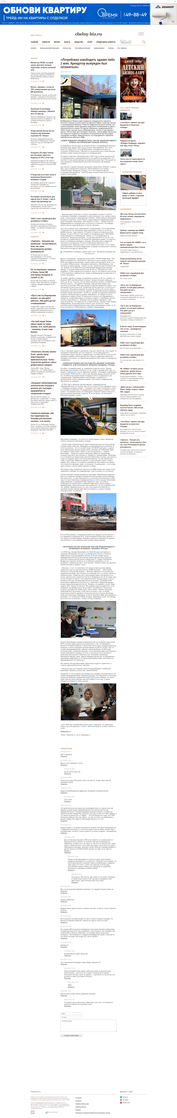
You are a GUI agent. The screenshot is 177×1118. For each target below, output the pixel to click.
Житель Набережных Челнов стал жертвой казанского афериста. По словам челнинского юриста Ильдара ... (43, 119)
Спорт (89, 42)
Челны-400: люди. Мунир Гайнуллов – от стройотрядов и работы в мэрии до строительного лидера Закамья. (43, 371)
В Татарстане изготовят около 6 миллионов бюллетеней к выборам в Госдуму (43, 177)
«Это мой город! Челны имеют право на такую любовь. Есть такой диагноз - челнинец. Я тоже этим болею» (43, 326)
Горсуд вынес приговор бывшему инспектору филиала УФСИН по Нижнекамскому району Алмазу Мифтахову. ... (43, 75)
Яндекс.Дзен (126, 1102)
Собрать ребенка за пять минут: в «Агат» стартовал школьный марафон (133, 195)
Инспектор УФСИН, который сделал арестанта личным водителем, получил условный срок (43, 66)
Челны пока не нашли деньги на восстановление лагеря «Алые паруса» (132, 161)
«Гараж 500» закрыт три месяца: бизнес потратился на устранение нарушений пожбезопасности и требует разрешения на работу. (43, 309)
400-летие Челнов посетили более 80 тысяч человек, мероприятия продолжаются (133, 216)
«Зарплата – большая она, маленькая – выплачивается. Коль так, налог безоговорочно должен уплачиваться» (44, 246)
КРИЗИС (33, 48)
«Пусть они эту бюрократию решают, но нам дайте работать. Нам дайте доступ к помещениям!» (43, 299)
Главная (34, 42)
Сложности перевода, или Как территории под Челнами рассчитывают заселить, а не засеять (42, 417)
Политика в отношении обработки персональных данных (92, 1112)
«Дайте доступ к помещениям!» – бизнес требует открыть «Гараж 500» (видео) (133, 389)
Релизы (111, 48)
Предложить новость (105, 42)
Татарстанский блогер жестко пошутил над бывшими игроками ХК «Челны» (42, 133)
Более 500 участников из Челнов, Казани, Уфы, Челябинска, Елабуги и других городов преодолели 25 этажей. (44, 283)
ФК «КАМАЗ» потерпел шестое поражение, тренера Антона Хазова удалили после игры (131, 371)
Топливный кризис (82, 48)
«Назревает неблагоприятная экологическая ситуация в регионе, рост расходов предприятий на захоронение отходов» (44, 388)
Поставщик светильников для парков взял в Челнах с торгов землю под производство (43, 199)
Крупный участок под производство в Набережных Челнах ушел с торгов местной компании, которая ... (44, 207)
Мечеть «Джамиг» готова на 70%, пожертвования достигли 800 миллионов (43, 89)
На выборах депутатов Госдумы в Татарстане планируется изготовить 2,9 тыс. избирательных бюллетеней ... (43, 185)
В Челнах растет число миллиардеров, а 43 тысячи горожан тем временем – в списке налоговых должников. (43, 257)
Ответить (64, 756)
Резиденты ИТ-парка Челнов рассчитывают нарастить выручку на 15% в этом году (42, 155)
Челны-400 (67, 48)
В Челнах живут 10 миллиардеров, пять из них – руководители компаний (133, 328)
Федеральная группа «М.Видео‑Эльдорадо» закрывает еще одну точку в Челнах (132, 143)
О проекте (78, 1097)
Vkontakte (125, 1100)
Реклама (78, 1109)
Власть (67, 42)
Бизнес (57, 42)
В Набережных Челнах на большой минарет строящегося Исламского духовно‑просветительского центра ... (43, 97)
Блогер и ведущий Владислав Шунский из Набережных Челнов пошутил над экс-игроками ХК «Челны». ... (43, 141)
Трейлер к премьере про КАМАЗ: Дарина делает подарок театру (132, 231)
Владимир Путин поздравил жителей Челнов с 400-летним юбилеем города (131, 407)
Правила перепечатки (82, 1103)
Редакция (78, 1100)
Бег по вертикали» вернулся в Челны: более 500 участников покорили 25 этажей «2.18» (43, 273)
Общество (78, 42)
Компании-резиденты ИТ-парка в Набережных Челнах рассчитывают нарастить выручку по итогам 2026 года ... (44, 163)
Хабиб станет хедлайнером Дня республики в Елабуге (43, 219)
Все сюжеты (122, 48)
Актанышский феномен (49, 48)
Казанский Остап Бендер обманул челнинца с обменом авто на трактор (43, 111)
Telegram (125, 1097)
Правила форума (80, 1106)
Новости (46, 42)
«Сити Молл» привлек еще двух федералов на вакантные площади (132, 124)
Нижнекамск (99, 48)
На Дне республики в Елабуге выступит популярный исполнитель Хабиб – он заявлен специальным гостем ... (44, 226)
